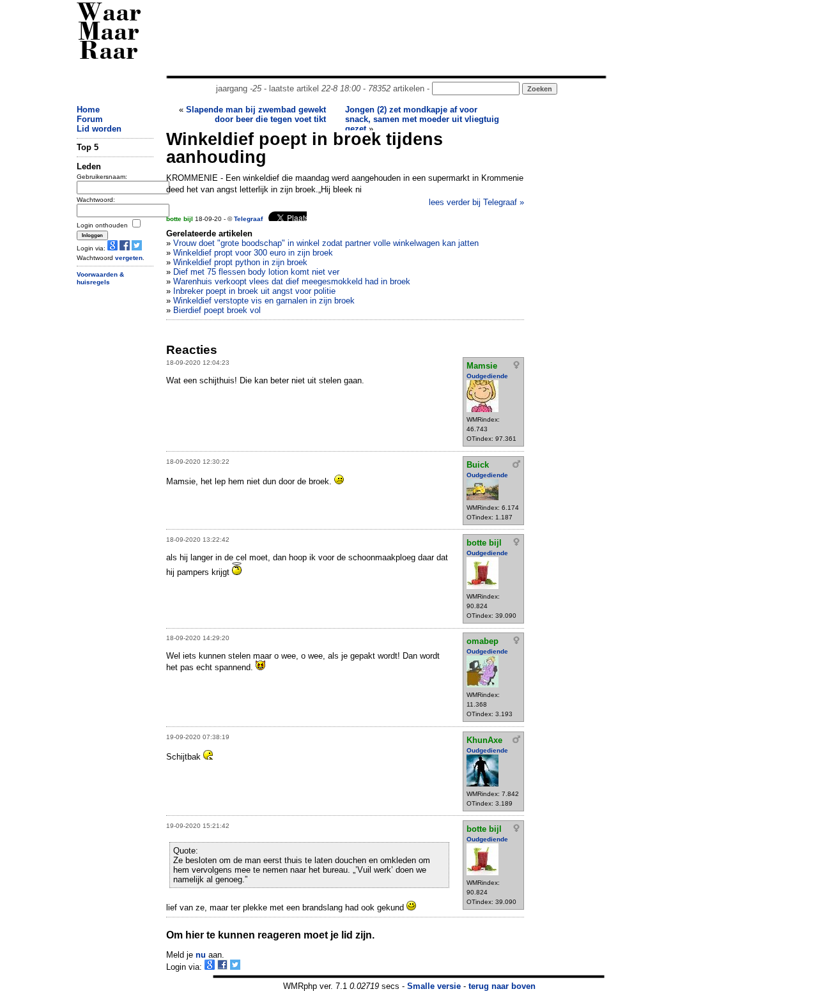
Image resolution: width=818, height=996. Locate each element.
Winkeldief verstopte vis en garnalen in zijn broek (264, 300)
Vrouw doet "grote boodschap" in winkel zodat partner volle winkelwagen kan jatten (326, 243)
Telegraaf (248, 218)
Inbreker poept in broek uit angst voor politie (254, 291)
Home (88, 109)
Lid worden (99, 129)
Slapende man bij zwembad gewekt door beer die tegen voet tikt (256, 114)
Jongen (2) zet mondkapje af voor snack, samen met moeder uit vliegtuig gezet (422, 119)
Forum (90, 119)
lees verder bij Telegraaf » (476, 202)
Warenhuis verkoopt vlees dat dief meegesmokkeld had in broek (291, 281)
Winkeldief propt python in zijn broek (240, 262)
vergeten (129, 257)
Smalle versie (434, 986)
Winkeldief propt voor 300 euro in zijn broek (253, 252)
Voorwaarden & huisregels (100, 278)
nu (201, 955)
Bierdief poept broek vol (217, 310)
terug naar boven (502, 986)
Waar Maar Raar (109, 34)
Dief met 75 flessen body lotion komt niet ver (256, 272)
